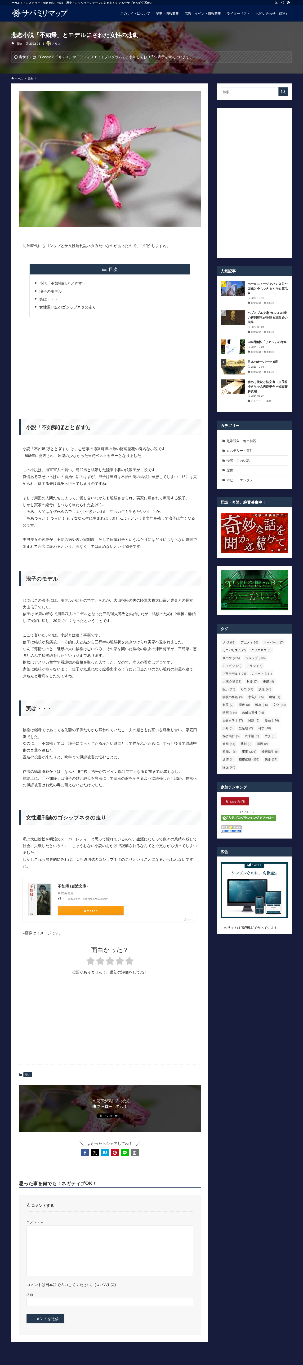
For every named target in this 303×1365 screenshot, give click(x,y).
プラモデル (234, 673)
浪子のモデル (50, 291)
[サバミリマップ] (39, 13)
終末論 (252, 736)
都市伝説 (249, 759)
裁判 (246, 743)
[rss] (288, 2)
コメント (35, 1221)
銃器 (271, 759)
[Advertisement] (110, 365)
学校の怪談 (233, 697)
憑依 (244, 704)
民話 (253, 720)
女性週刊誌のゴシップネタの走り (67, 307)
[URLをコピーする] (135, 1152)
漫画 (272, 720)
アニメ (249, 642)
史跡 (268, 681)
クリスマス (261, 650)
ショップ (255, 658)
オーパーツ (273, 642)
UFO (229, 642)
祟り (228, 728)
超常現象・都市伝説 (241, 440)
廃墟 (274, 697)
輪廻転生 (270, 751)
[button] (85, 1152)
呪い (229, 689)
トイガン (232, 665)
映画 (230, 712)
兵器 (252, 681)
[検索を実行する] (283, 91)
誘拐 (262, 743)
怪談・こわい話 (238, 460)
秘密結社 (231, 736)
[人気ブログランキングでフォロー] (248, 819)
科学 (264, 728)
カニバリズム (234, 650)
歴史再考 (233, 720)
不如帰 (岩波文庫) (73, 886)
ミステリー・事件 (240, 450)
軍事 (249, 751)
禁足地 (246, 728)
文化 (279, 704)
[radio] (90, 961)
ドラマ (254, 665)
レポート (261, 673)
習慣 (269, 736)
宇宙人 (256, 697)
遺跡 (228, 759)
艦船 (229, 743)
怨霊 (228, 704)
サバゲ (231, 658)
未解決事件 (253, 712)
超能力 (229, 751)
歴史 (19, 43)
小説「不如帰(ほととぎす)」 (63, 283)
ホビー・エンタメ (240, 480)
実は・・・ (48, 299)
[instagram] (282, 2)
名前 (30, 1294)
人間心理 (232, 681)
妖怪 (264, 689)
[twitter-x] (276, 2)
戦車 (261, 704)
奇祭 (247, 689)
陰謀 (229, 767)
